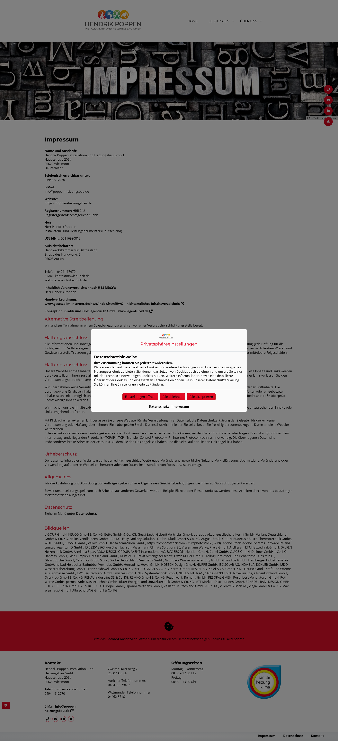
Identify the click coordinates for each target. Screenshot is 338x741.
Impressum (180, 406)
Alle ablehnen (172, 397)
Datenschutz (159, 406)
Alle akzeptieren (201, 397)
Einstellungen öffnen (140, 397)
